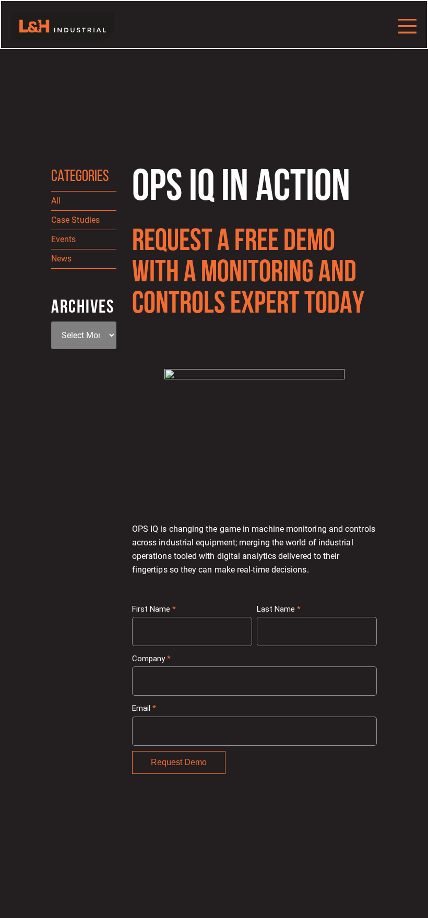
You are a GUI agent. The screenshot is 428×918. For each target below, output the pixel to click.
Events (63, 239)
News (61, 259)
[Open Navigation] (407, 26)
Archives (82, 308)
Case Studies (75, 220)
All (56, 201)
